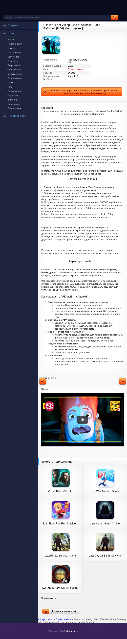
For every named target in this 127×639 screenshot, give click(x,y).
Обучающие (14, 69)
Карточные (13, 56)
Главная (12, 25)
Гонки (10, 82)
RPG (9, 86)
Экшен (11, 39)
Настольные (14, 52)
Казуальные (13, 65)
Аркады (11, 48)
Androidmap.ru (71, 631)
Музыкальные (14, 74)
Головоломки (14, 78)
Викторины (13, 99)
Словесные (13, 104)
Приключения (14, 43)
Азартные (12, 61)
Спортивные (14, 108)
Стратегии (13, 95)
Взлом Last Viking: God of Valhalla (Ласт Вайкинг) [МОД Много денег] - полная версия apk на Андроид (84, 92)
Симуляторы (14, 91)
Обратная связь (17, 116)
